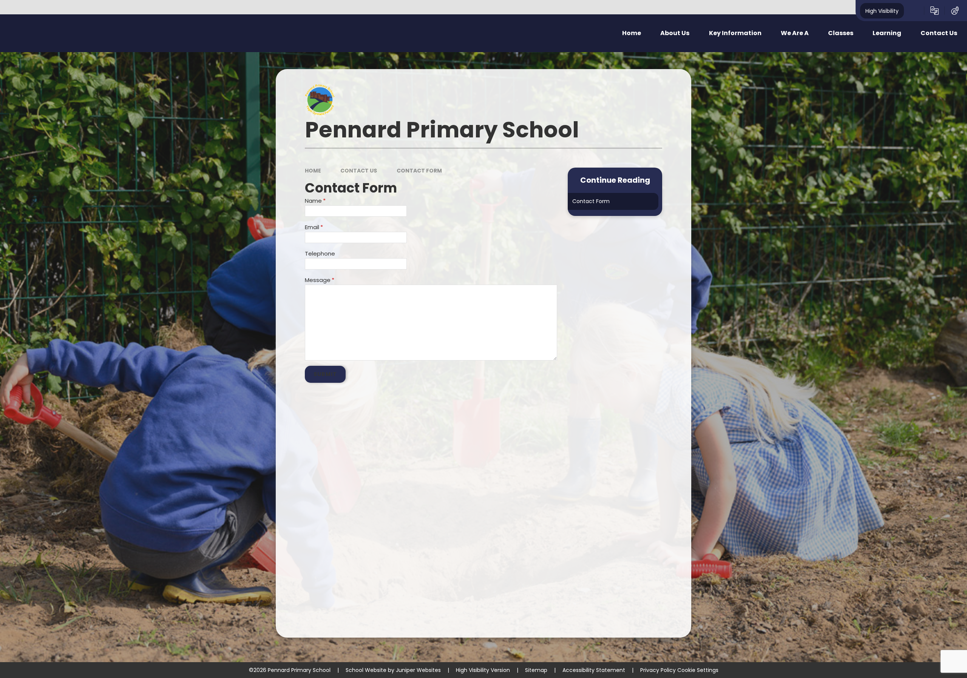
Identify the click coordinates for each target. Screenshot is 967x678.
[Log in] (955, 10)
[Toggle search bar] (914, 10)
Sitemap (536, 670)
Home (313, 170)
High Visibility (882, 10)
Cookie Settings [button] (697, 670)
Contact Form (419, 170)
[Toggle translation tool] (934, 10)
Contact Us (358, 170)
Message (319, 280)
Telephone (320, 253)
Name (315, 201)
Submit (325, 374)
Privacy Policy (658, 670)
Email (314, 227)
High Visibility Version (483, 670)
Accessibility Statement (593, 670)
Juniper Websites (418, 670)
